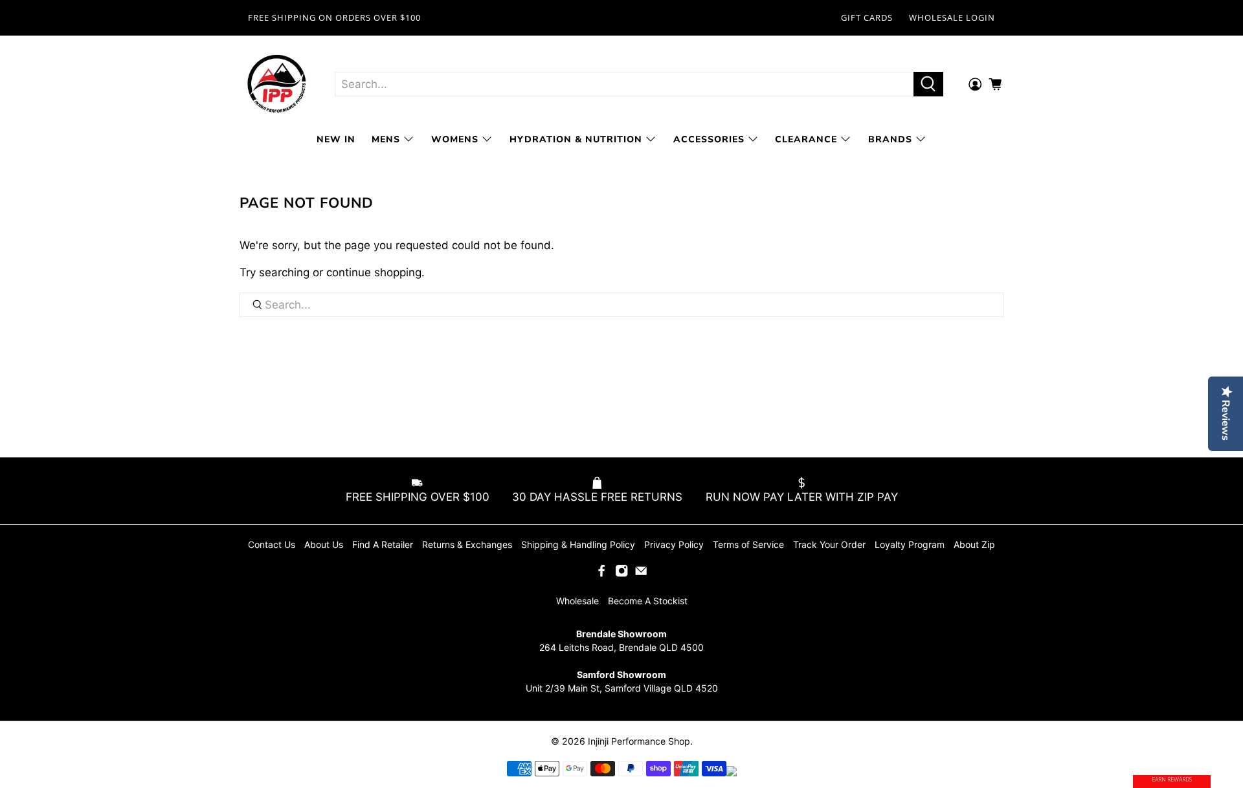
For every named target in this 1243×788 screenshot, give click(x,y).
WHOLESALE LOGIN (952, 17)
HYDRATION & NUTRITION (576, 139)
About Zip (974, 544)
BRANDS (890, 139)
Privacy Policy (674, 544)
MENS (386, 139)
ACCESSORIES (709, 139)
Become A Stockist (648, 600)
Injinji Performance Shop (639, 741)
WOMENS (454, 139)
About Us (323, 544)
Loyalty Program (910, 544)
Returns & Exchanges (467, 544)
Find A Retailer (382, 544)
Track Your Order (829, 544)
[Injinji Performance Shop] (277, 84)
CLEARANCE (806, 139)
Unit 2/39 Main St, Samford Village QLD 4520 (622, 688)
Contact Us (271, 544)
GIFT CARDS (867, 17)
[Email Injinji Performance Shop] (640, 574)
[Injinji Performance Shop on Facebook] (601, 574)
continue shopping (373, 272)
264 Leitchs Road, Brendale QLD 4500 (621, 647)
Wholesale (577, 600)
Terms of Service (748, 544)
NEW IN (336, 139)
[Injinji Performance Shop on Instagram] (621, 574)
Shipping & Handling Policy (578, 544)
